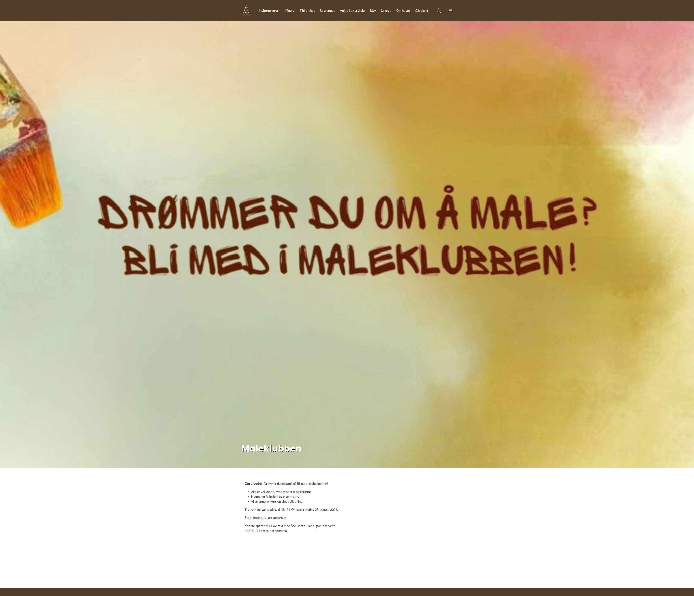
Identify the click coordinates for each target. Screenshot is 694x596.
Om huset (403, 10)
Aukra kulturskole (352, 10)
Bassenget (327, 10)
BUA (373, 10)
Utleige (386, 10)
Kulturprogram (269, 10)
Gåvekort (421, 10)
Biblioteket (307, 10)
